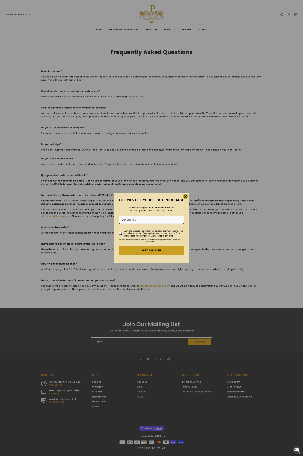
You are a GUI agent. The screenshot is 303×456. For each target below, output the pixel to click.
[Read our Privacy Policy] (182, 240)
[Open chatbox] (296, 450)
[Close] (185, 196)
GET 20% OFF (151, 250)
